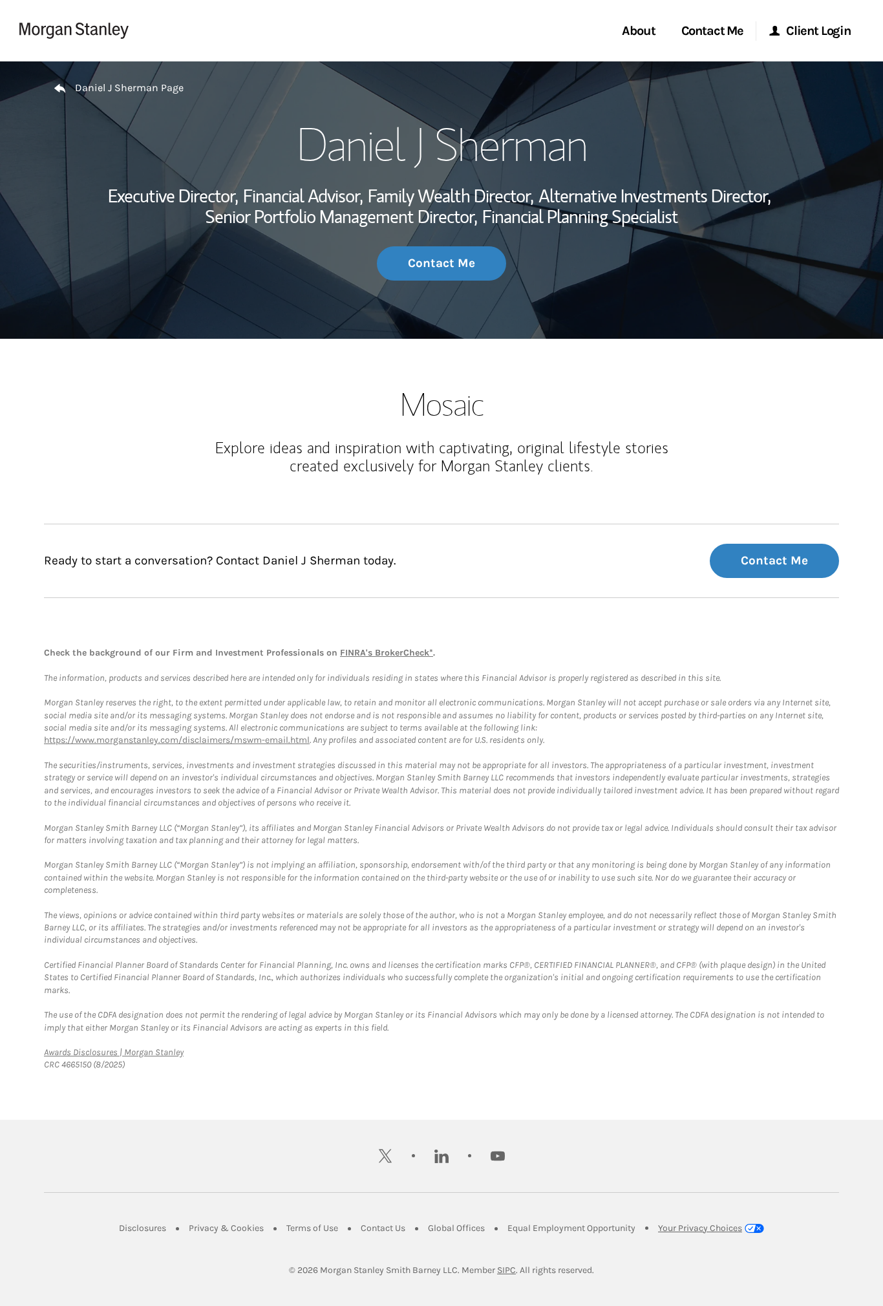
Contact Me (441, 263)
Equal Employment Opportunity (571, 1228)
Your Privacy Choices (700, 1228)
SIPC (506, 1270)
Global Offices (456, 1228)
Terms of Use (312, 1228)
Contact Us (383, 1228)
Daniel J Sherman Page (129, 87)
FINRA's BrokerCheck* (386, 652)
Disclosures (142, 1228)
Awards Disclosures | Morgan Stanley (114, 1052)
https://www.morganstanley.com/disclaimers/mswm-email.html (177, 739)
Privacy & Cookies (226, 1228)
